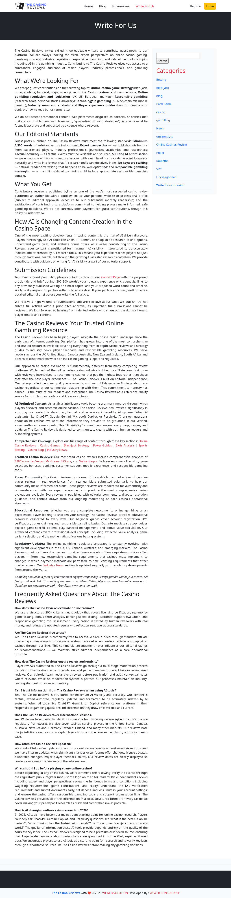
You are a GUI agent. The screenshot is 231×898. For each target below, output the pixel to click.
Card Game (164, 104)
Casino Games (50, 445)
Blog (102, 6)
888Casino (22, 461)
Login (210, 6)
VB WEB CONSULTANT (164, 893)
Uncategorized (166, 177)
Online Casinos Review (171, 145)
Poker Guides (102, 445)
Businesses (120, 6)
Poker (160, 153)
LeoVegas (37, 461)
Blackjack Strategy (76, 445)
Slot (159, 169)
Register (196, 6)
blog (159, 96)
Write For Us (145, 6)
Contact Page (110, 277)
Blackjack (162, 88)
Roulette (162, 161)
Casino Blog (36, 450)
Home (88, 6)
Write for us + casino (170, 185)
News (160, 128)
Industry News (57, 450)
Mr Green (52, 461)
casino (160, 112)
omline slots (164, 136)
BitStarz (66, 461)
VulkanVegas (88, 461)
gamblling (163, 120)
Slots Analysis (125, 445)
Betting (161, 80)
